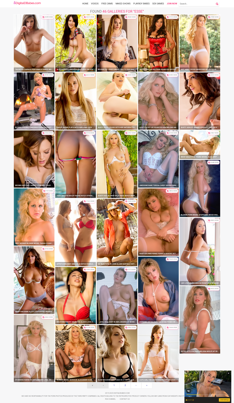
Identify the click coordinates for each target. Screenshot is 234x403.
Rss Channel (110, 399)
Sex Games (158, 3)
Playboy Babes (141, 3)
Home (85, 3)
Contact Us (125, 399)
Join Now (172, 3)
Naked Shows (123, 3)
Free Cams (107, 3)
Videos (95, 3)
